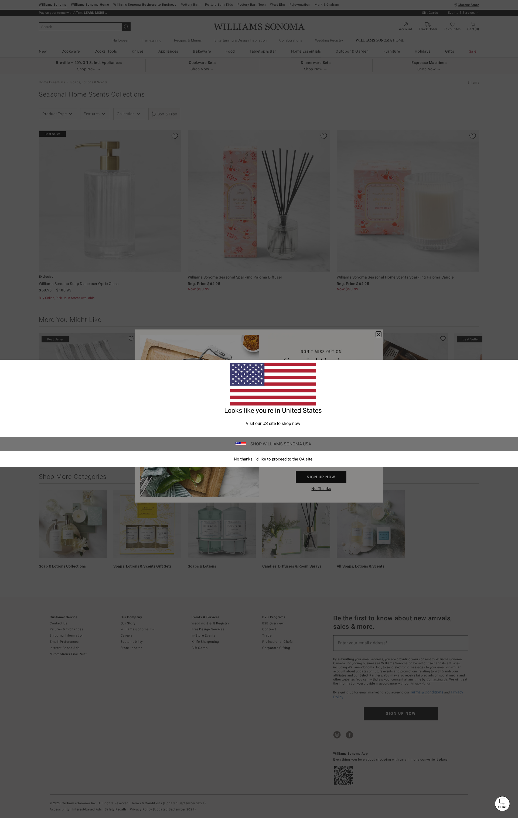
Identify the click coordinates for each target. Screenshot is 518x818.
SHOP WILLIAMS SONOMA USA (280, 443)
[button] (502, 803)
